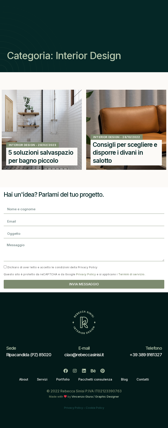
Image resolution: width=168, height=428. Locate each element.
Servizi (42, 379)
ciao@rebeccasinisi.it (84, 354)
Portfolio (63, 379)
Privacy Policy (86, 274)
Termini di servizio (131, 274)
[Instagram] (75, 371)
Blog (124, 379)
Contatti (142, 379)
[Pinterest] (102, 371)
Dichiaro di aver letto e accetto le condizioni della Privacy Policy (52, 267)
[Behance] (93, 371)
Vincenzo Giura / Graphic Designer (95, 396)
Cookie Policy (95, 407)
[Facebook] (65, 371)
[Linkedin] (84, 371)
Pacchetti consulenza (95, 379)
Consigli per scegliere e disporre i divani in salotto (125, 152)
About (23, 379)
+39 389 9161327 (146, 354)
